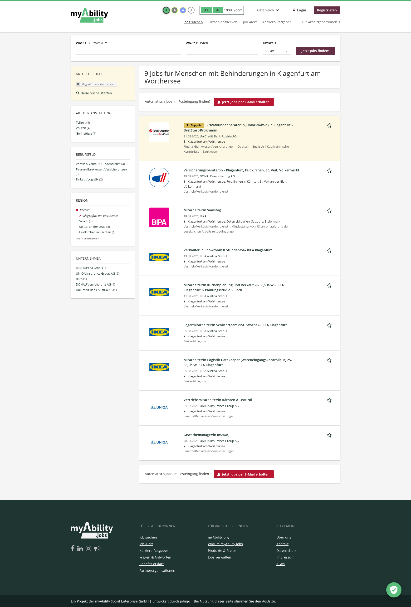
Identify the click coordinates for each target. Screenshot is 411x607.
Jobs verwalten (219, 557)
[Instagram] (89, 548)
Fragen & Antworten (155, 557)
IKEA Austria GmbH (213, 256)
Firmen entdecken (223, 22)
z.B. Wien (197, 43)
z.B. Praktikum (92, 43)
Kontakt (282, 544)
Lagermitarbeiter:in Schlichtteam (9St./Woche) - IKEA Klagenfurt (235, 325)
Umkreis (269, 43)
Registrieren (327, 10)
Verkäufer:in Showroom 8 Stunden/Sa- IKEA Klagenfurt (228, 250)
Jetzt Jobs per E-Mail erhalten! (246, 102)
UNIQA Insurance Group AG (219, 406)
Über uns (283, 537)
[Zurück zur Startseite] (89, 15)
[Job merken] (330, 124)
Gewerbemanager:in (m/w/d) (206, 434)
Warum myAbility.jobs (225, 544)
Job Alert (250, 22)
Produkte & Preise (222, 550)
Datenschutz (286, 550)
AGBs (280, 564)
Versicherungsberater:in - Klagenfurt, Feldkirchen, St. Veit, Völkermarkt (241, 170)
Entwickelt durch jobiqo (171, 601)
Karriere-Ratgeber (276, 22)
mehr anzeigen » (87, 238)
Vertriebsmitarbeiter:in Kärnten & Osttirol (218, 400)
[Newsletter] (97, 548)
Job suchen (148, 537)
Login (301, 10)
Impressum (285, 557)
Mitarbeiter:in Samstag (202, 210)
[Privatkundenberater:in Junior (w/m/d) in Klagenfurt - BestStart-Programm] (159, 132)
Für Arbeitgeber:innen (319, 22)
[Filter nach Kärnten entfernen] (78, 210)
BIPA (203, 216)
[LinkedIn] (81, 548)
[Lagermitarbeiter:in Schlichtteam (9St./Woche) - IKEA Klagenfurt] (159, 332)
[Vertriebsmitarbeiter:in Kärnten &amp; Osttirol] (159, 406)
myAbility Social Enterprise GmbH (122, 601)
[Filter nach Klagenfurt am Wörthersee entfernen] (81, 216)
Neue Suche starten (96, 93)
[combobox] (128, 51)
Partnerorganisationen (157, 570)
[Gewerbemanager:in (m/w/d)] (159, 441)
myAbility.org (218, 537)
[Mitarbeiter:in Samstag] (159, 217)
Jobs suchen (193, 22)
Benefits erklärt (151, 564)
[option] (166, 10)
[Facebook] (73, 548)
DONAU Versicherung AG (217, 176)
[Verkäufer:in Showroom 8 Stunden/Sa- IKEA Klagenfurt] (159, 257)
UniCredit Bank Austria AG (218, 136)
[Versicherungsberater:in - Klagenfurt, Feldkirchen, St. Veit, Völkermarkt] (159, 177)
